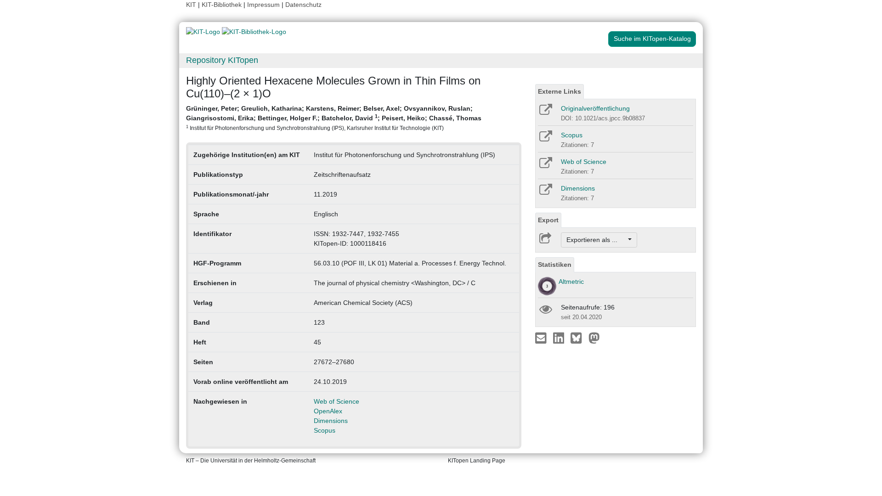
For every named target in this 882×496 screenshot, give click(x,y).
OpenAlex (328, 411)
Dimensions (331, 420)
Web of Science (336, 401)
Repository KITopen (222, 60)
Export (548, 220)
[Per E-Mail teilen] (541, 337)
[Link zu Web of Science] (545, 165)
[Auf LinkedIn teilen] (559, 337)
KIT (191, 4)
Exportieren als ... (596, 239)
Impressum (263, 4)
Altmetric (571, 281)
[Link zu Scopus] (545, 139)
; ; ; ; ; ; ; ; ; (333, 118)
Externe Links (559, 91)
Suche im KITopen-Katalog (652, 38)
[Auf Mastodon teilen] (594, 337)
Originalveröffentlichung (595, 108)
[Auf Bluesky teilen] (579, 337)
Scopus (324, 430)
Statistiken (554, 264)
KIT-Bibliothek (222, 4)
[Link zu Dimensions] (545, 192)
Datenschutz (303, 4)
